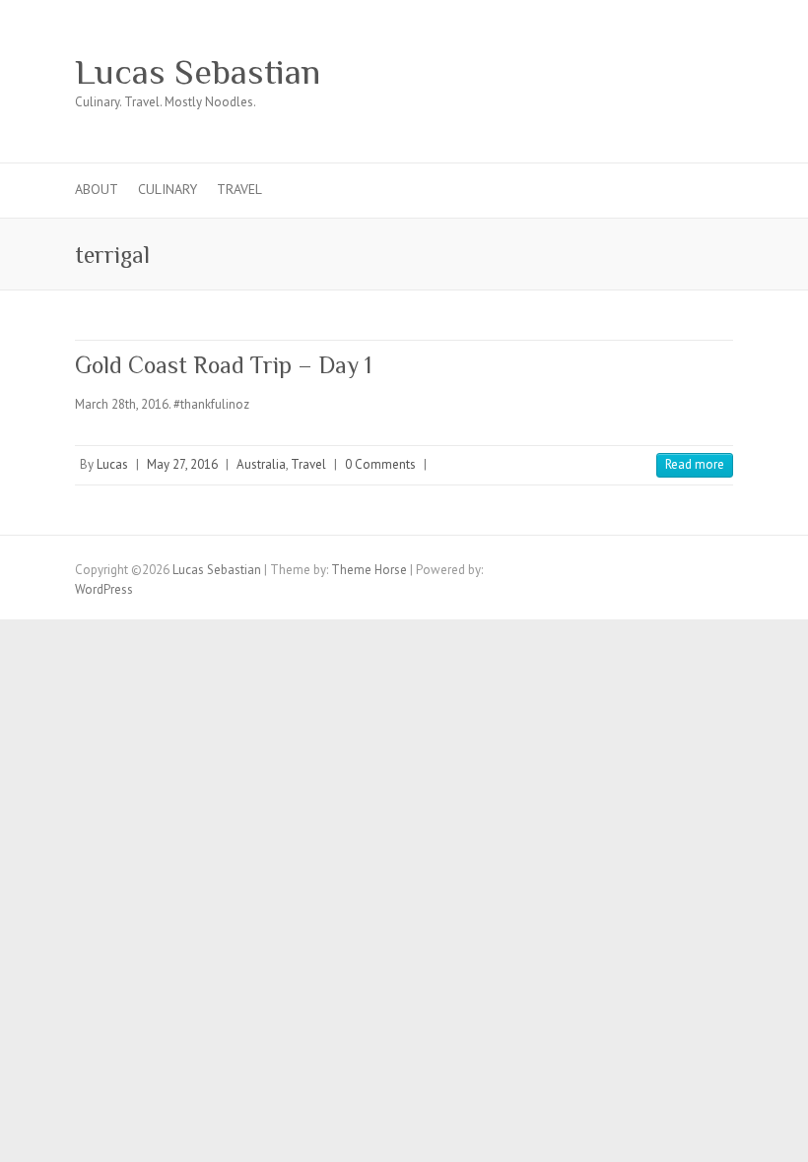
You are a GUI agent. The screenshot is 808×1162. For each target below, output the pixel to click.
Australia (261, 464)
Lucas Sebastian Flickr (684, 72)
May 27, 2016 (182, 464)
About (96, 189)
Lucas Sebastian (197, 72)
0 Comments (380, 464)
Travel (239, 189)
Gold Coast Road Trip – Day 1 (223, 365)
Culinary (167, 189)
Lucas (112, 464)
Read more (694, 464)
